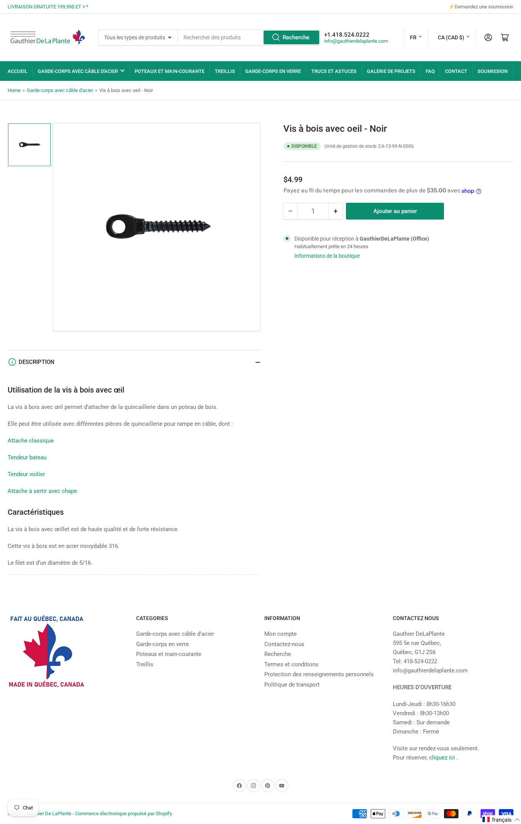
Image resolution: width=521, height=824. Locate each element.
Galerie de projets (391, 71)
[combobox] (249, 37)
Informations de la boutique (327, 256)
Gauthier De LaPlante (48, 813)
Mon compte (280, 633)
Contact (456, 71)
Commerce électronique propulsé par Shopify (123, 813)
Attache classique (31, 440)
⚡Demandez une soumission (481, 7)
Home (14, 90)
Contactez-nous (284, 644)
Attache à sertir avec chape (42, 491)
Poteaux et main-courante (169, 71)
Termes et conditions (291, 664)
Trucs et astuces (334, 71)
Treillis (225, 71)
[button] (501, 819)
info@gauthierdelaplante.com (356, 41)
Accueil (17, 71)
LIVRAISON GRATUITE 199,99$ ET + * (48, 7)
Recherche (296, 37)
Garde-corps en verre (273, 71)
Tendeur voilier (26, 474)
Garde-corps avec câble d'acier (78, 71)
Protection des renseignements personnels (319, 674)
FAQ (430, 71)
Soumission (493, 71)
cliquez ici (443, 757)
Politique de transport (292, 684)
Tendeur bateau (27, 457)
